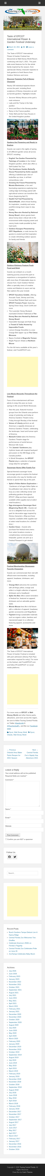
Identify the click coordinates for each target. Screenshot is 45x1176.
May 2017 (12, 1130)
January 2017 (14, 1141)
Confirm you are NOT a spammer (20, 839)
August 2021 (13, 993)
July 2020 (12, 1028)
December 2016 (15, 1144)
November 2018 (15, 1082)
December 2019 (15, 1047)
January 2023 (14, 979)
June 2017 (13, 1128)
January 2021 (14, 1011)
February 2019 (14, 1074)
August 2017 (13, 1122)
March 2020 (13, 1038)
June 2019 (13, 1063)
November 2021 (15, 984)
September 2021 (15, 990)
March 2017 (13, 1136)
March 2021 (13, 1006)
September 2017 (15, 1120)
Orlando (9, 735)
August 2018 (13, 1090)
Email (8, 818)
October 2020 (14, 1020)
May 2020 (12, 1033)
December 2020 (15, 1014)
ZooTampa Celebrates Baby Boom (22, 954)
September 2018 (15, 1087)
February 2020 (14, 1041)
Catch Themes (27, 1172)
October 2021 (14, 987)
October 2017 (14, 1117)
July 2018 (12, 1093)
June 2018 (13, 1095)
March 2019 (13, 1071)
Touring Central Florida (27, 1167)
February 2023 (14, 976)
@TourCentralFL (13, 726)
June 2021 (13, 998)
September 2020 (15, 1022)
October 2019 (14, 1052)
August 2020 (13, 1025)
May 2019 (12, 1066)
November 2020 (15, 1017)
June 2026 (13, 974)
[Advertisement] (22, 372)
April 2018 (13, 1101)
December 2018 (15, 1079)
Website (8, 826)
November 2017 (15, 1114)
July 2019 (12, 1060)
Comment (9, 780)
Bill (24, 47)
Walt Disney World (20, 732)
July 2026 (12, 971)
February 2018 (14, 1106)
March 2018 (13, 1103)
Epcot (11, 732)
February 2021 (14, 1009)
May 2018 (12, 1098)
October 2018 (14, 1084)
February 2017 (14, 1139)
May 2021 (12, 1001)
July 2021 (12, 995)
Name (8, 809)
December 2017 (15, 1111)
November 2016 (15, 1147)
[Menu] (5, 3)
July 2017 (12, 1125)
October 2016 (14, 1149)
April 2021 (13, 1003)
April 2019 (13, 1068)
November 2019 (15, 1049)
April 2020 (13, 1036)
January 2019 (14, 1076)
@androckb (19, 723)
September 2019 (15, 1055)
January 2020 (14, 1044)
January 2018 (14, 1109)
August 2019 (13, 1057)
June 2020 (13, 1030)
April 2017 (13, 1133)
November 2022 (15, 982)
